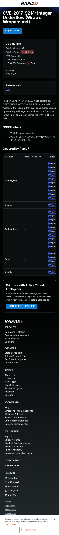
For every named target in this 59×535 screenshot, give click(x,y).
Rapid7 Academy (13, 449)
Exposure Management (17, 335)
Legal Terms (10, 506)
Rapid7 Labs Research (16, 417)
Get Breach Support (15, 359)
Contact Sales (12, 362)
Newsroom (10, 381)
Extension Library (14, 446)
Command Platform (15, 332)
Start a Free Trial (13, 352)
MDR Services (12, 338)
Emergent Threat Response (19, 410)
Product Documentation (17, 443)
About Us (10, 375)
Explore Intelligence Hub (22, 306)
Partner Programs (14, 388)
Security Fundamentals (17, 424)
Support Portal (12, 439)
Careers (9, 395)
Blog (7, 407)
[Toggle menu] (54, 3)
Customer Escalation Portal (19, 453)
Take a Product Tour (15, 356)
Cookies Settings (28, 530)
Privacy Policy (10, 510)
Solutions (9, 341)
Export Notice (10, 514)
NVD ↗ (9, 90)
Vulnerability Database (16, 420)
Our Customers (13, 385)
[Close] (55, 519)
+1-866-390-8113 (14, 465)
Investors (9, 391)
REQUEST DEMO (12, 31)
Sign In (8, 436)
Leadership (10, 378)
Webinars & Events (14, 414)
